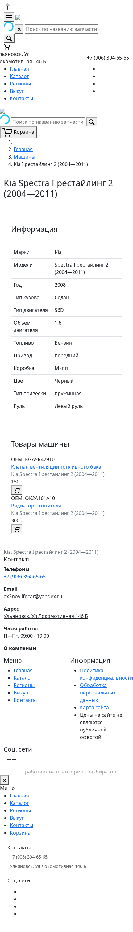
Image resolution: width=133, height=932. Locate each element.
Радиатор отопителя (36, 505)
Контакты (21, 98)
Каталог (19, 76)
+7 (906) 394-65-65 (108, 57)
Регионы (20, 83)
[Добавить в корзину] (16, 490)
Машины (24, 156)
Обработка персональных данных (97, 692)
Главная (19, 68)
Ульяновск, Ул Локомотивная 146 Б (46, 616)
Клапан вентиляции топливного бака (56, 466)
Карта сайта (94, 707)
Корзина (20, 832)
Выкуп (17, 91)
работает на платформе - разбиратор (70, 771)
